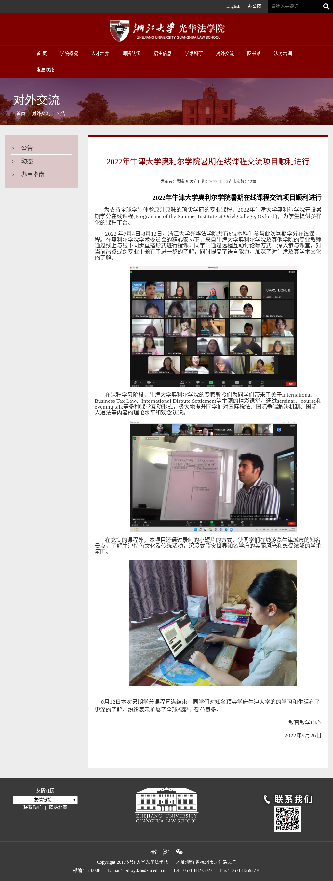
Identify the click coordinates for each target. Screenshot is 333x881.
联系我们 (32, 807)
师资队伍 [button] (131, 53)
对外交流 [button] (225, 53)
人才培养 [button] (100, 53)
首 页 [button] (41, 53)
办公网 (254, 6)
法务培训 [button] (283, 53)
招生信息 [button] (162, 53)
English (233, 6)
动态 (22, 161)
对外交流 (41, 113)
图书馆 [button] (254, 53)
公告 (61, 113)
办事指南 (28, 174)
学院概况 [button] (69, 53)
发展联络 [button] (45, 69)
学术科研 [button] (194, 53)
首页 (20, 113)
